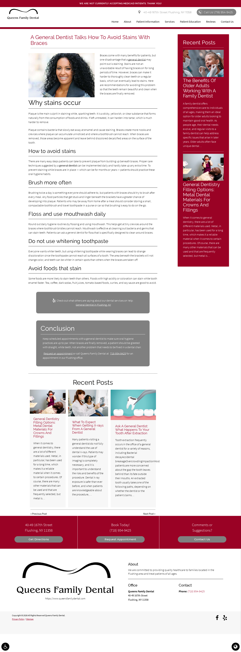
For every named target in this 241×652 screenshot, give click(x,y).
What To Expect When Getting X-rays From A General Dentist (88, 427)
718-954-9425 (118, 353)
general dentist (137, 59)
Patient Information (147, 21)
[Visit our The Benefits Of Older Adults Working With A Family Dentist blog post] (203, 76)
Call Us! (218, 12)
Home (115, 21)
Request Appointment (120, 539)
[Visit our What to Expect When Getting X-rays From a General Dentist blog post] (88, 403)
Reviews (211, 21)
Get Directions (39, 539)
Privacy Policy (18, 619)
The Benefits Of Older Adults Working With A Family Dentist (199, 88)
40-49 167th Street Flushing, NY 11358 (166, 12)
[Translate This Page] (236, 647)
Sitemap (30, 619)
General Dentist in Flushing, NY (93, 304)
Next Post (148, 513)
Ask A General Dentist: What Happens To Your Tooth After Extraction (132, 429)
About (127, 21)
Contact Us (227, 21)
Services (170, 21)
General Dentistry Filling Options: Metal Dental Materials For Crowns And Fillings (46, 427)
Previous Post (39, 513)
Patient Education (190, 21)
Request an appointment (58, 353)
